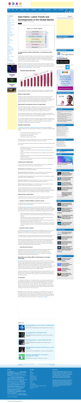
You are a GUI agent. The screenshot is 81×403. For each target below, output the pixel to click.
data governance (32, 251)
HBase (8, 41)
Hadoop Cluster (14, 382)
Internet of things (10, 47)
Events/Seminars (10, 35)
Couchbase (17, 378)
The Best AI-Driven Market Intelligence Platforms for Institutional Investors (67, 223)
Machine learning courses (61, 142)
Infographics (9, 46)
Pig (7, 55)
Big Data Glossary (47, 9)
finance (14, 381)
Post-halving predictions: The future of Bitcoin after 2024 (38, 339)
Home (9, 9)
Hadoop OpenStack (20, 382)
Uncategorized (32, 21)
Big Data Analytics (13, 374)
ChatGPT (8, 27)
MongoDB (14, 389)
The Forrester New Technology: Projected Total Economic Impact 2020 (31, 127)
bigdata (21, 21)
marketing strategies (14, 387)
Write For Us (32, 388)
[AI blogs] (65, 105)
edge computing (26, 230)
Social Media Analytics (21, 393)
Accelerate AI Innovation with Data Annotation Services (66, 259)
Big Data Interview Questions (62, 126)
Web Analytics (23, 394)
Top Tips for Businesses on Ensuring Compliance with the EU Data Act (67, 188)
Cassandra (9, 26)
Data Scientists (21, 379)
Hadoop (40, 9)
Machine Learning (10, 49)
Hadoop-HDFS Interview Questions (62, 127)
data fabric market (28, 66)
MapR (13, 384)
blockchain (13, 375)
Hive (8, 44)
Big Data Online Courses (61, 144)
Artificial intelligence (17, 372)
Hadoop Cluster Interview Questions (63, 128)
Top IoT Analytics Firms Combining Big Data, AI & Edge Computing (67, 274)
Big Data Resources (33, 378)
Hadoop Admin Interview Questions (63, 129)
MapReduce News (10, 50)
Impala (8, 45)
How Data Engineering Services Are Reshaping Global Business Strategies (67, 183)
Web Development (10, 61)
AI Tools (71, 9)
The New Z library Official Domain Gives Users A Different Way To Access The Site (64, 114)
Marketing (9, 51)
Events (31, 382)
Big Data (27, 9)
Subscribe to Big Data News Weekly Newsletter (38, 385)
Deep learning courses (60, 141)
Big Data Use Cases (10, 22)
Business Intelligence (11, 24)
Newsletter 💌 (60, 9)
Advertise (55, 9)
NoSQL (19, 389)
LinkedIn (45, 296)
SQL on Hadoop (16, 394)
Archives (58, 151)
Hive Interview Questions (61, 134)
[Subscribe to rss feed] (66, 11)
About (13, 9)
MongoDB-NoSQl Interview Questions (63, 131)
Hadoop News (9, 39)
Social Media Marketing (10, 394)
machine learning (30, 203)
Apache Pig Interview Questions (62, 133)
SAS (8, 57)
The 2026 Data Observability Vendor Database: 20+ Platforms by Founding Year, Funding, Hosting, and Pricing (65, 217)
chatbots (8, 377)
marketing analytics (13, 386)
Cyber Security (9, 32)
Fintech (17, 381)
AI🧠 (16, 9)
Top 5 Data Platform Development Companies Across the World (67, 264)
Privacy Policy (32, 383)
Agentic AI (9, 17)
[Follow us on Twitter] (70, 11)
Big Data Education (33, 376)
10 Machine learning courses (61, 146)
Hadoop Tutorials (10, 40)
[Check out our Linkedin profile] (72, 11)
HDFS (16, 383)
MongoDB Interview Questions (62, 130)
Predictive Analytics (10, 56)
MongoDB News (10, 52)
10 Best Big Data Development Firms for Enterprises (66, 269)
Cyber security (21, 378)
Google (8, 38)
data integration (42, 149)
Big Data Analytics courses (61, 145)
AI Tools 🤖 (22, 9)
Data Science (33, 9)
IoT (19, 383)
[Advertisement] (52, 4)
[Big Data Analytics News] (16, 6)
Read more (57, 386)
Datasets (66, 9)
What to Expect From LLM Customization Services (67, 233)
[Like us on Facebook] (68, 11)
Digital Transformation (11, 34)
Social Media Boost (33, 384)
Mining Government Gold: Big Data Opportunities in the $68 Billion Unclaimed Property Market (67, 194)
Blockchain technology (19, 375)
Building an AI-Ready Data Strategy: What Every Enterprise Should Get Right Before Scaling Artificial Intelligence (64, 120)
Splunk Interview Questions (61, 132)
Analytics (8, 18)
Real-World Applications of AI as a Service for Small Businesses (40, 325)
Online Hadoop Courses (61, 143)
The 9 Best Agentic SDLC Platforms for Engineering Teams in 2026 (64, 118)
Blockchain (9, 23)
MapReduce (17, 384)
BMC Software (20, 260)
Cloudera (8, 29)
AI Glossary (32, 373)
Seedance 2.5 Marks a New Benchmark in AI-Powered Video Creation (64, 116)
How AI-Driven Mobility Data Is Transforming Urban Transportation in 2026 (67, 178)
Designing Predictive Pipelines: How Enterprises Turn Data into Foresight (67, 173)
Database (9, 379)
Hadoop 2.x (9, 382)
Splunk (8, 58)
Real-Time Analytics (16, 392)
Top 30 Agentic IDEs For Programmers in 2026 (36, 332)
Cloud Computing (10, 28)
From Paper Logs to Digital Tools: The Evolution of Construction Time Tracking (37, 355)
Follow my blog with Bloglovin (12, 396)
